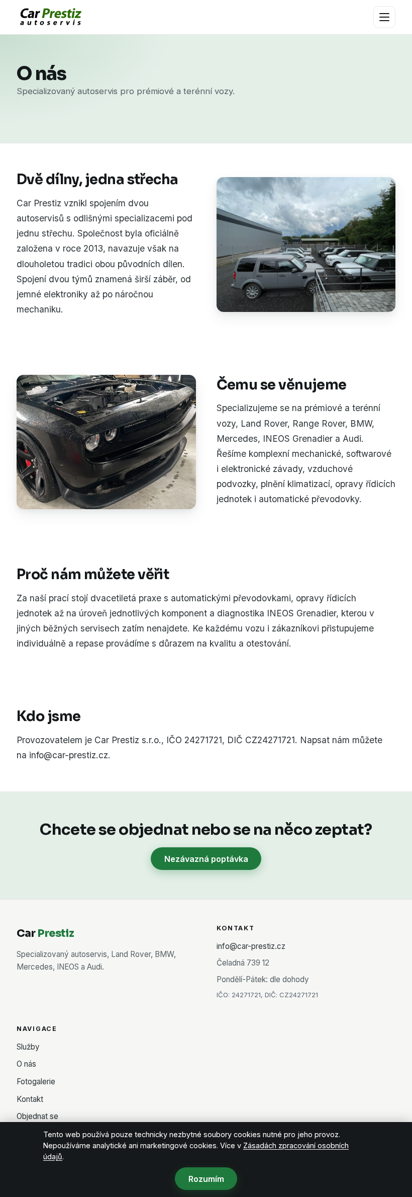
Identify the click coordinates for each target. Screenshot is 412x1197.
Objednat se (37, 1116)
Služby (28, 1047)
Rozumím (206, 1179)
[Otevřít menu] (384, 17)
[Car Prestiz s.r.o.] (50, 17)
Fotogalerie (36, 1081)
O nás (26, 1064)
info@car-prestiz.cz (251, 946)
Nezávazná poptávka (206, 859)
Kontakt (30, 1099)
